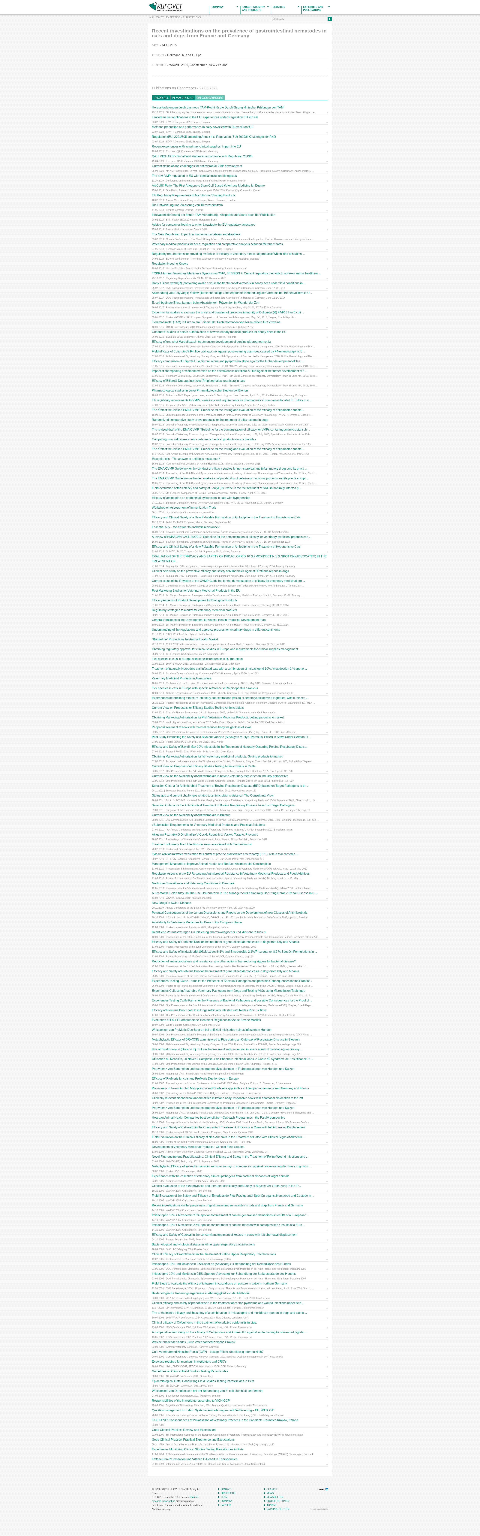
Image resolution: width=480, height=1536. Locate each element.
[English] (2, 2)
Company (218, 7)
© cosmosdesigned (319, 1509)
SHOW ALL (161, 97)
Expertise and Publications (313, 8)
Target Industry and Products (253, 8)
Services (279, 7)
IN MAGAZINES (183, 97)
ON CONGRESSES (209, 97)
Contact (226, 1489)
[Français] (6, 2)
